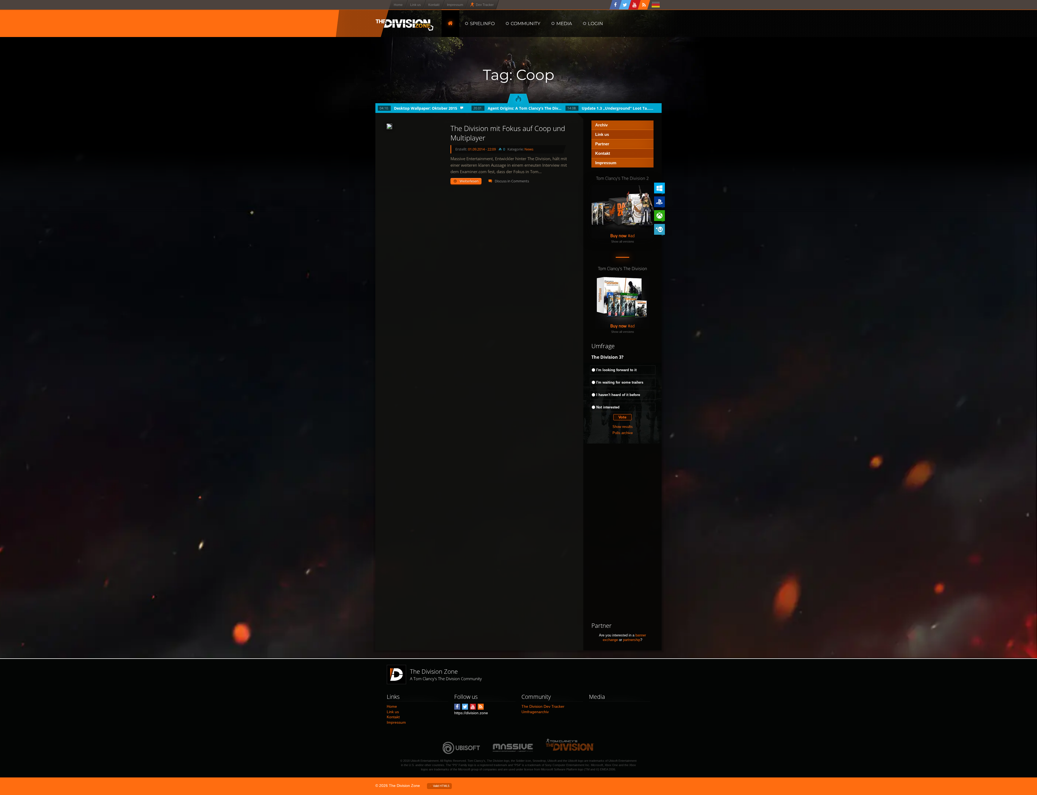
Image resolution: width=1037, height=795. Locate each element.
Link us (602, 134)
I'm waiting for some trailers (619, 382)
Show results (622, 427)
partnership (631, 640)
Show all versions (622, 241)
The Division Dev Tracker (542, 706)
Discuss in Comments (512, 181)
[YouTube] (634, 4)
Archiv (601, 125)
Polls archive (622, 433)
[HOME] (450, 23)
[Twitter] (625, 4)
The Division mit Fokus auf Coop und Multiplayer (507, 133)
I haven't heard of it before (618, 395)
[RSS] (644, 4)
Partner (602, 144)
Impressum (605, 162)
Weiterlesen (469, 181)
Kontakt (602, 153)
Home (392, 706)
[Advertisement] (622, 533)
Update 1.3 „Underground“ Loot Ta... (616, 108)
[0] (389, 126)
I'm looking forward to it (616, 370)
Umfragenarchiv (535, 712)
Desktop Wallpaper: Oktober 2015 (425, 108)
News (528, 149)
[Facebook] (616, 4)
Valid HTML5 (441, 785)
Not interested (607, 407)
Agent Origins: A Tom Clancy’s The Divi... (525, 108)
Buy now (618, 235)
